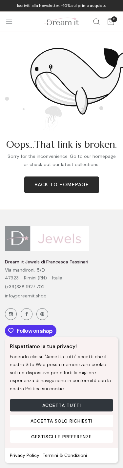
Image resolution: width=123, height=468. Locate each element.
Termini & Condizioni (65, 455)
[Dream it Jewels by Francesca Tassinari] (61, 21)
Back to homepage (61, 184)
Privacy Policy (24, 455)
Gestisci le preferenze (61, 437)
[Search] (96, 21)
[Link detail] (11, 314)
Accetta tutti (61, 405)
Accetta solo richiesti (61, 421)
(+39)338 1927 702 (25, 287)
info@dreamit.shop (26, 296)
